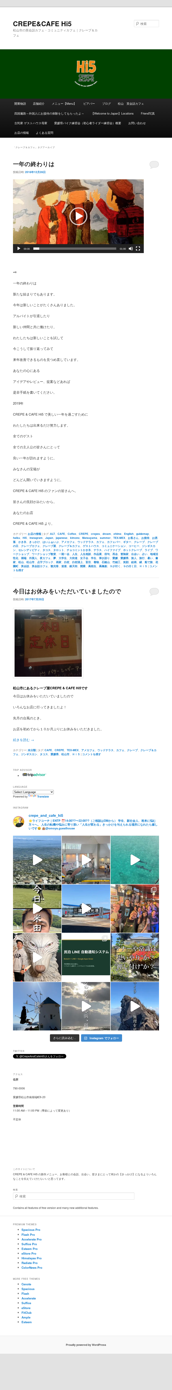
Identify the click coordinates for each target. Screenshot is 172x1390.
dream (107, 534)
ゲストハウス (91, 546)
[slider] (74, 248)
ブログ (106, 103)
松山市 (30, 562)
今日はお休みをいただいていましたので (67, 591)
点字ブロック (45, 562)
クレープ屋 (49, 546)
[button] (78, 216)
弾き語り (104, 558)
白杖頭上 (77, 562)
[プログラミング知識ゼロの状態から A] (86, 957)
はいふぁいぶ (51, 542)
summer (105, 538)
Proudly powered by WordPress (86, 1345)
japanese (61, 538)
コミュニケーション (114, 546)
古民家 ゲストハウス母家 (30, 123)
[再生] (19, 248)
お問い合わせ (137, 123)
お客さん (133, 538)
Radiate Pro (30, 1263)
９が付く (115, 566)
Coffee (72, 534)
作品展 (98, 554)
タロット (58, 550)
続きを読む (23, 739)
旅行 (142, 558)
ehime (117, 534)
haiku (16, 538)
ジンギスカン (29, 754)
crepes (95, 534)
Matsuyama (89, 538)
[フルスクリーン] (138, 248)
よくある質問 (44, 132)
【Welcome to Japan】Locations (112, 113)
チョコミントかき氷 (79, 550)
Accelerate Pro (32, 1239)
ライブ (149, 550)
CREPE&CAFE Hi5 (42, 23)
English (128, 534)
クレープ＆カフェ (69, 546)
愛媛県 (124, 558)
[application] (78, 216)
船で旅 (149, 562)
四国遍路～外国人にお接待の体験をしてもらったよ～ (49, 113)
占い (144, 554)
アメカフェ (68, 542)
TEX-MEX (119, 538)
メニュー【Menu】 (64, 103)
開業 (83, 566)
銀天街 (73, 566)
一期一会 (64, 554)
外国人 (33, 558)
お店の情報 (21, 132)
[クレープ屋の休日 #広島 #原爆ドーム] (86, 909)
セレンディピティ (29, 550)
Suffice (26, 1303)
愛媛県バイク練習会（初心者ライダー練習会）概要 (87, 123)
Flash (25, 1293)
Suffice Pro (29, 1244)
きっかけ (34, 542)
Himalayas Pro (32, 1258)
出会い (135, 554)
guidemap (142, 534)
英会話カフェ (40, 566)
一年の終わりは (34, 164)
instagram (36, 538)
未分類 (32, 750)
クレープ (139, 542)
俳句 (107, 554)
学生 (93, 558)
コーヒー (134, 546)
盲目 (88, 562)
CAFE (61, 534)
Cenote (26, 1284)
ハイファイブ (112, 550)
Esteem (27, 1322)
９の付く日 (130, 566)
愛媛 (115, 558)
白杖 (66, 562)
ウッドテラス (85, 542)
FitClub (27, 1312)
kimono (75, 538)
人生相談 (85, 554)
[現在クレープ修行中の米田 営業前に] (37, 909)
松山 (21, 562)
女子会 (84, 558)
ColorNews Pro (32, 1267)
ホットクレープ (132, 550)
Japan (49, 538)
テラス (98, 550)
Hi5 (25, 538)
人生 (74, 554)
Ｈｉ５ (143, 566)
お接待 (145, 538)
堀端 (23, 558)
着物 (96, 562)
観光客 (55, 566)
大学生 (63, 558)
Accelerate (29, 1298)
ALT (52, 534)
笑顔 (126, 562)
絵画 (134, 562)
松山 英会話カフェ (131, 103)
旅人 (134, 558)
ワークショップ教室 (44, 554)
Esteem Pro (30, 1249)
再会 (115, 554)
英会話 (25, 566)
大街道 (73, 558)
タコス (47, 550)
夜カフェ (45, 558)
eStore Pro (29, 1253)
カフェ (100, 542)
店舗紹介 (39, 103)
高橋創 (103, 566)
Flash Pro (28, 1234)
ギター (127, 542)
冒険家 (124, 554)
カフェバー (113, 542)
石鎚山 (106, 562)
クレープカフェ (30, 546)
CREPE (83, 534)
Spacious (28, 1289)
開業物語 (20, 103)
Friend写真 (148, 113)
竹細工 (116, 562)
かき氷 (22, 542)
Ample (26, 1317)
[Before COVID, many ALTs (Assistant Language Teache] (135, 909)
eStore (26, 1308)
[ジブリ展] (37, 957)
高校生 (92, 566)
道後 (64, 566)
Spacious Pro (31, 1229)
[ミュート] (131, 248)
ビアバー (89, 103)
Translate (43, 796)
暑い (150, 558)
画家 (58, 562)
